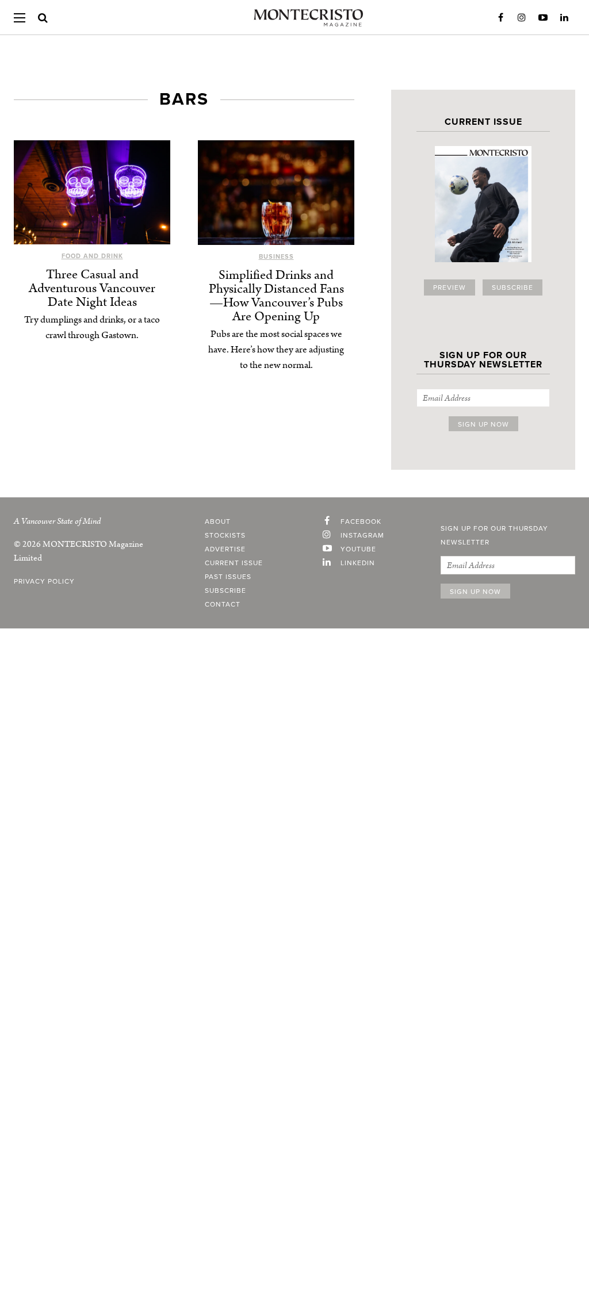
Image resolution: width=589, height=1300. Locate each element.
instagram (362, 535)
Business (276, 256)
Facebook (500, 18)
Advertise (225, 549)
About (218, 521)
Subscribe (512, 287)
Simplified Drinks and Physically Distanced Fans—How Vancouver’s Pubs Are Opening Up (276, 296)
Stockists (225, 535)
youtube (358, 549)
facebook (361, 521)
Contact (222, 604)
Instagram (522, 18)
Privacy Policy (44, 581)
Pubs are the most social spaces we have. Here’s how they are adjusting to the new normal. (276, 349)
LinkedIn (564, 18)
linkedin (358, 563)
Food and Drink (92, 256)
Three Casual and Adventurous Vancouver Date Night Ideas (92, 288)
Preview (449, 287)
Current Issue (234, 563)
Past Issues (228, 577)
